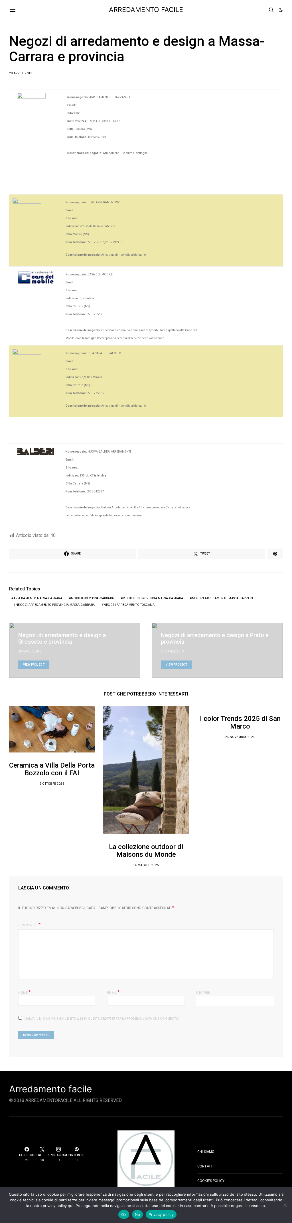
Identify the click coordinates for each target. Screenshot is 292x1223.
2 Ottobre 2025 (52, 783)
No (137, 1214)
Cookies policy (210, 1181)
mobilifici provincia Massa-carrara (153, 598)
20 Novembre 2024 (240, 737)
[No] (285, 1205)
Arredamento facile (50, 1089)
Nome (24, 992)
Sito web (203, 992)
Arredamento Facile (146, 10)
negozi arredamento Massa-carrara (223, 598)
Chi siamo (205, 1152)
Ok (123, 1214)
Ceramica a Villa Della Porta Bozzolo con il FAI (52, 769)
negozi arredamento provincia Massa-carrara (55, 604)
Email (113, 992)
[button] (280, 10)
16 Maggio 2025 (146, 865)
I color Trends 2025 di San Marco (240, 722)
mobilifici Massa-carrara (92, 598)
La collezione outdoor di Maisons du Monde (146, 850)
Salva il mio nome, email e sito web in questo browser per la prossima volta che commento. (102, 1018)
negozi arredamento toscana (129, 604)
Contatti (205, 1166)
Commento (27, 925)
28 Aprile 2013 (20, 73)
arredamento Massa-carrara (37, 598)
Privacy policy (161, 1214)
